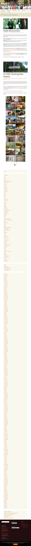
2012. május (5, 443)
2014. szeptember (6, 410)
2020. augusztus (6, 343)
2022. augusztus (6, 322)
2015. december (6, 394)
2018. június (5, 364)
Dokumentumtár (8, 10)
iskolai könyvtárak (6, 200)
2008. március (5, 505)
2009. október (5, 481)
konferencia (5, 207)
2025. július (5, 287)
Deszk (5, 186)
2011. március (5, 460)
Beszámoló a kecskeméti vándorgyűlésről (9, 514)
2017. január (5, 382)
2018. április (5, 367)
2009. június (5, 486)
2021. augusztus (6, 331)
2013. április (5, 429)
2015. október (5, 397)
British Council (6, 182)
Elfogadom (15, 544)
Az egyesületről (3, 10)
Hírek (16, 32)
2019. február (5, 357)
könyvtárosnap (6, 211)
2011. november (6, 450)
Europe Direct (5, 190)
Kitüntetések (23, 10)
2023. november (6, 307)
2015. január (5, 405)
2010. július (5, 470)
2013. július (5, 425)
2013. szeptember (6, 423)
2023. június (5, 313)
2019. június (5, 352)
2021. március (5, 337)
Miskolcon (6, 86)
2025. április (5, 291)
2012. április (5, 444)
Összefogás (5, 241)
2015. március (5, 403)
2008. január (5, 507)
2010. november (6, 465)
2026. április (5, 280)
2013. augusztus (6, 424)
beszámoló (15, 78)
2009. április (5, 489)
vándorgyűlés (5, 79)
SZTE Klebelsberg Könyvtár (7, 251)
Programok (5, 243)
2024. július (5, 300)
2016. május (5, 389)
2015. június (5, 399)
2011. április (5, 459)
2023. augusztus (6, 311)
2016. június (5, 388)
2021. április (5, 336)
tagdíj (4, 252)
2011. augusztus (6, 454)
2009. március (5, 490)
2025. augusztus (6, 286)
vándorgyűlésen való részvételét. (18, 87)
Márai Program (6, 222)
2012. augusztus (6, 439)
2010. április (5, 474)
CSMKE (12, 32)
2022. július (5, 323)
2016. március (5, 392)
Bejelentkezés (6, 266)
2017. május (5, 377)
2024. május (5, 302)
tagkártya (5, 253)
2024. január (5, 306)
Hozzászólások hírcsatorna (7, 268)
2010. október (5, 466)
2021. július (5, 332)
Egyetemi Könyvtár (6, 187)
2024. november (6, 296)
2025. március (5, 292)
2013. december (6, 419)
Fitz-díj (5, 192)
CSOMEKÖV (5, 185)
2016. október (5, 384)
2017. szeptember (6, 373)
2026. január (5, 282)
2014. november (6, 408)
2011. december (6, 449)
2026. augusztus (6, 275)
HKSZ (4, 197)
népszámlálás (5, 236)
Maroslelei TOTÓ (6, 516)
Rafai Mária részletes (16, 88)
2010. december (6, 464)
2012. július (5, 440)
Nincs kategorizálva (6, 237)
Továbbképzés (6, 257)
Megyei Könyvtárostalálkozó (7, 227)
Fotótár (19, 10)
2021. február (5, 338)
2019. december (6, 348)
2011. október (5, 451)
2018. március (5, 368)
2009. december (6, 479)
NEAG (4, 233)
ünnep (5, 258)
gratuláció (14, 32)
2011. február (5, 461)
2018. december (6, 359)
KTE (4, 217)
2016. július (5, 387)
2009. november (6, 480)
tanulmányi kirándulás (6, 256)
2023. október (5, 308)
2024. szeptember (6, 297)
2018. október (5, 362)
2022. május (5, 326)
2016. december (6, 383)
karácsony (5, 202)
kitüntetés (19, 32)
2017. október (5, 372)
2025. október (5, 285)
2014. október (5, 409)
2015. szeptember (6, 398)
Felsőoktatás (5, 191)
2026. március (5, 281)
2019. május (5, 353)
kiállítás (5, 205)
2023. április (5, 316)
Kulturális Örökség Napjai (7, 218)
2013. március (5, 430)
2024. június (5, 301)
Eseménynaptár (14, 10)
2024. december (6, 295)
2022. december (6, 318)
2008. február (5, 506)
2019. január (5, 358)
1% (4, 176)
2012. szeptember (6, 438)
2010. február (5, 476)
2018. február (5, 369)
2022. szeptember (6, 321)
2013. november (6, 420)
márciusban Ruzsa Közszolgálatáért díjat (11, 49)
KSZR (4, 216)
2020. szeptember (6, 342)
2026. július (5, 276)
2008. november (6, 495)
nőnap (5, 238)
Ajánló (12, 78)
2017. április (5, 378)
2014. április (5, 415)
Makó (4, 221)
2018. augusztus (6, 363)
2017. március (5, 379)
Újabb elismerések (11, 31)
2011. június (5, 456)
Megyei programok (6, 228)
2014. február (5, 418)
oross (22, 32)
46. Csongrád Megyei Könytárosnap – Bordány (5, 536)
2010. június (5, 471)
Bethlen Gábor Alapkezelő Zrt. (7, 181)
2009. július (5, 485)
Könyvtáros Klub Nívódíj (7, 210)
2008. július (5, 500)
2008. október (5, 496)
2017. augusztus (6, 374)
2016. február (5, 393)
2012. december (6, 434)
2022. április (5, 327)
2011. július (5, 455)
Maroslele (5, 223)
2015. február (5, 404)
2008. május (5, 502)
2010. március (5, 475)
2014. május (5, 414)
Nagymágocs (5, 232)
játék (4, 201)
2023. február (5, 317)
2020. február (5, 347)
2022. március (5, 328)
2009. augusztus (6, 484)
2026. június (5, 277)
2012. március (5, 445)
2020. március (5, 346)
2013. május (5, 428)
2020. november (6, 341)
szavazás (5, 247)
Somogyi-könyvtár (6, 246)
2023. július (5, 312)
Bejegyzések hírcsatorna (7, 267)
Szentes (5, 248)
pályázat (5, 242)
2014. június (5, 413)
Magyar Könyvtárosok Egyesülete (23, 78)
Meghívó (5, 226)
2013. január (5, 433)
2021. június (5, 333)
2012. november (6, 435)
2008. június (5, 501)
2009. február (5, 491)
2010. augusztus (6, 469)
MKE (4, 231)
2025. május (5, 290)
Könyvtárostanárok (6, 212)
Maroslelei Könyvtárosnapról (7, 515)
